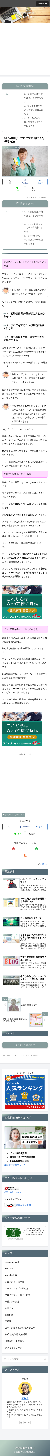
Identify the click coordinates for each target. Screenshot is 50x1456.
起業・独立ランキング (13, 1192)
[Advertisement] (25, 50)
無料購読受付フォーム (15, 1165)
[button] (32, 189)
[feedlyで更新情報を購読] (36, 848)
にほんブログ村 (23, 1205)
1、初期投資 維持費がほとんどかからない (33, 98)
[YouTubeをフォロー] (13, 848)
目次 (22, 85)
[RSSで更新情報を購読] (25, 855)
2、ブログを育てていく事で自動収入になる (33, 110)
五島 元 (25, 1398)
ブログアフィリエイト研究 (14, 815)
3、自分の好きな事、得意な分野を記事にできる (33, 122)
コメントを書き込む (25, 1045)
